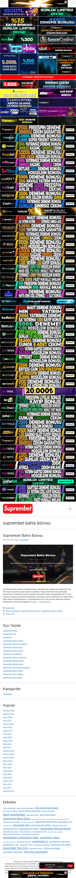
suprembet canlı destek (11, 822)
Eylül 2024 (7, 747)
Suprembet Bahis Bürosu (23, 535)
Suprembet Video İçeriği (12, 678)
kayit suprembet (14, 814)
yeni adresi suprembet (13, 852)
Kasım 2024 (7, 741)
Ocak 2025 (7, 734)
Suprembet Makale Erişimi (13, 661)
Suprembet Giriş (9, 634)
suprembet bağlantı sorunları (38, 819)
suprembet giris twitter (41, 825)
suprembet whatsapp (42, 845)
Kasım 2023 (7, 781)
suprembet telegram (24, 842)
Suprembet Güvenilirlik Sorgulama (16, 667)
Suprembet (10, 608)
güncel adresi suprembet (29, 811)
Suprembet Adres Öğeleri (13, 674)
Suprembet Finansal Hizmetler (15, 644)
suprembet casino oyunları (51, 611)
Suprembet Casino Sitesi (46, 822)
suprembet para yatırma (30, 834)
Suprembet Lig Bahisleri (12, 654)
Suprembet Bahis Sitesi (16, 818)
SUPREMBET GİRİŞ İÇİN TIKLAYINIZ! (38, 77)
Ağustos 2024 (8, 751)
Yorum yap (10, 614)
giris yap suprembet (10, 811)
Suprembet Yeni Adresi (61, 844)
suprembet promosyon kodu (21, 837)
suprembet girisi (21, 825)
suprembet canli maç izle (63, 819)
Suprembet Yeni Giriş (15, 848)
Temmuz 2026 (8, 711)
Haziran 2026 (8, 714)
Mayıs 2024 (7, 761)
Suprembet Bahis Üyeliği (12, 671)
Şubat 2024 (7, 771)
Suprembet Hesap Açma (12, 647)
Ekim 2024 (7, 744)
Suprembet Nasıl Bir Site (12, 834)
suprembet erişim (7, 825)
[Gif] (38, 211)
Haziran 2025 (8, 724)
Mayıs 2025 (7, 727)
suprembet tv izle (11, 844)
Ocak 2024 (7, 774)
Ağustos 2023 (8, 791)
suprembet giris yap (59, 825)
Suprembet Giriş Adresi (29, 829)
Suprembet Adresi (10, 631)
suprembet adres (32, 815)
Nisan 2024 (7, 764)
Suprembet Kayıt (25, 832)
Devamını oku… (45, 602)
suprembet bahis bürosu (30, 611)
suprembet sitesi (49, 837)
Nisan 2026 (7, 717)
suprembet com (65, 822)
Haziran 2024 (8, 757)
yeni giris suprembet (36, 851)
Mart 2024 (7, 767)
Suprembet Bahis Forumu (13, 651)
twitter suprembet (52, 848)
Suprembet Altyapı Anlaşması (14, 657)
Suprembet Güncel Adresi (55, 828)
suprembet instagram (10, 832)
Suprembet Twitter (26, 845)
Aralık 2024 (7, 737)
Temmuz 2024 (8, 754)
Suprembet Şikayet (36, 848)
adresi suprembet (9, 808)
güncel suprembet (13, 611)
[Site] (38, 129)
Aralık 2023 (7, 778)
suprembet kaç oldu (40, 832)
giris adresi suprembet (46, 807)
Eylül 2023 (7, 788)
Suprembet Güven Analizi (13, 641)
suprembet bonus (51, 819)
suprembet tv (40, 841)
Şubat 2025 (7, 731)
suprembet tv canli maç (59, 841)
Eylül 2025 (7, 721)
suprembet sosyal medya (9, 842)
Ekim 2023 (7, 784)
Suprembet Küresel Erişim (13, 664)
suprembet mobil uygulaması (55, 831)
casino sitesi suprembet (25, 808)
